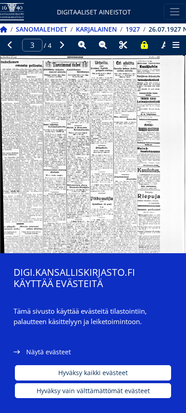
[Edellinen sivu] (10, 45)
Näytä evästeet (48, 352)
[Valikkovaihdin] (175, 11)
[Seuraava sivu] (62, 45)
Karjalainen (96, 29)
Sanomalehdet (41, 29)
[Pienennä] (103, 45)
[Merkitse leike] (123, 45)
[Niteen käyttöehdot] (144, 45)
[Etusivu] (3, 29)
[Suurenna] (82, 45)
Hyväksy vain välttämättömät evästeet (93, 390)
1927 (133, 29)
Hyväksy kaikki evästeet (93, 372)
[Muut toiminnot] (176, 45)
